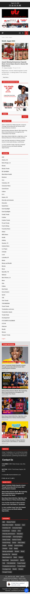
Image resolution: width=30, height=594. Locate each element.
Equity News (5, 206)
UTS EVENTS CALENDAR (8, 320)
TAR (3, 297)
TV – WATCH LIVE (10, 576)
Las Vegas (4, 249)
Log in (3, 338)
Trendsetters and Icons (8, 309)
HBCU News (5, 234)
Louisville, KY (5, 257)
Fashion (4, 217)
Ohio (3, 283)
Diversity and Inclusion (8, 200)
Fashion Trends (6, 220)
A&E (3, 157)
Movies (4, 266)
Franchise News (6, 229)
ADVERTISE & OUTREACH (11, 578)
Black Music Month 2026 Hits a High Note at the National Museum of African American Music (15, 405)
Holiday (4, 240)
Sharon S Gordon (8, 68)
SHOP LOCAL (22, 578)
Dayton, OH (5, 197)
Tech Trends (5, 300)
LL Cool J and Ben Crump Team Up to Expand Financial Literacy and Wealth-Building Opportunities (13, 146)
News (3, 280)
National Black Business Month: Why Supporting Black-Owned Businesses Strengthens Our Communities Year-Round (14, 132)
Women (4, 332)
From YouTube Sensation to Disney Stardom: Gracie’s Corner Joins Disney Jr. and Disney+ (15, 429)
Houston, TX (5, 243)
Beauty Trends (5, 168)
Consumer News (6, 185)
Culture (4, 191)
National (10, 58)
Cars (3, 180)
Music (3, 269)
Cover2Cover (5, 188)
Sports (3, 295)
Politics (4, 286)
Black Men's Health (7, 174)
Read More (5, 77)
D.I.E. (3, 194)
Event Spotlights (6, 211)
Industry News (5, 246)
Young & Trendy (6, 335)
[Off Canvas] (3, 33)
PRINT (18, 576)
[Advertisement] (15, 21)
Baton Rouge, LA (6, 163)
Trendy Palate (5, 315)
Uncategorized (5, 317)
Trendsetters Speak (7, 312)
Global (3, 231)
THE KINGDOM (6, 303)
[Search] (22, 33)
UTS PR (4, 323)
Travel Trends (5, 306)
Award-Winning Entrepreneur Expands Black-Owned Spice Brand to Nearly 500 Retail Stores (15, 51)
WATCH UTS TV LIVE (26, 33)
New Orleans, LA (6, 277)
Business (5, 58)
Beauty (3, 165)
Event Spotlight (6, 208)
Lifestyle (4, 251)
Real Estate (5, 289)
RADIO (22, 576)
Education (4, 203)
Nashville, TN (5, 272)
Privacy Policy (23, 580)
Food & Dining (5, 226)
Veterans (4, 326)
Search (5, 113)
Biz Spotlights (5, 171)
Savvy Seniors (5, 292)
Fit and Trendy (5, 223)
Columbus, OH (5, 183)
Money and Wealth (7, 263)
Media (3, 260)
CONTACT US (6, 580)
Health (3, 237)
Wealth (3, 329)
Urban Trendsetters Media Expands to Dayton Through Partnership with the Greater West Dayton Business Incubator (14, 126)
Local (3, 254)
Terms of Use (14, 580)
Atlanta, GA (5, 160)
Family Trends (5, 214)
